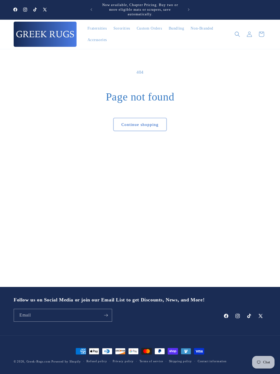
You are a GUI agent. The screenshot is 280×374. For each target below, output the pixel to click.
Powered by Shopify (66, 361)
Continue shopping (140, 124)
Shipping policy (180, 361)
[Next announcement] (189, 9)
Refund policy (96, 361)
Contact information (212, 361)
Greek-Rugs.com (39, 361)
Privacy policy (123, 361)
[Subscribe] (106, 315)
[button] (237, 34)
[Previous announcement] (91, 9)
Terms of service (151, 361)
